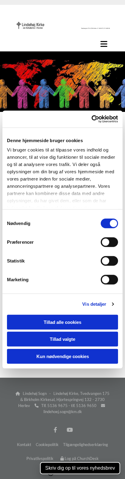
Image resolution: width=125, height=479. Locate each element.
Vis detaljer (94, 304)
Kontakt (24, 444)
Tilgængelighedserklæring (85, 444)
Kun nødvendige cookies (62, 356)
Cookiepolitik (47, 444)
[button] (62, 44)
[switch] (109, 242)
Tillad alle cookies (62, 321)
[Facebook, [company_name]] (55, 429)
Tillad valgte (62, 339)
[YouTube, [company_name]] (69, 429)
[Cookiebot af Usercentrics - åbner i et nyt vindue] (91, 119)
